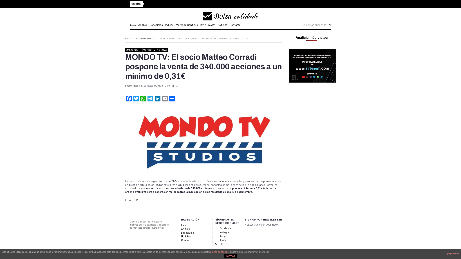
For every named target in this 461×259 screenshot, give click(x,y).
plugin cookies (453, 254)
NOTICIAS (162, 50)
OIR (136, 200)
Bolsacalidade (131, 86)
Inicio (127, 38)
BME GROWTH (143, 38)
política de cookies (219, 252)
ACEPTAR (230, 256)
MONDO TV (149, 50)
